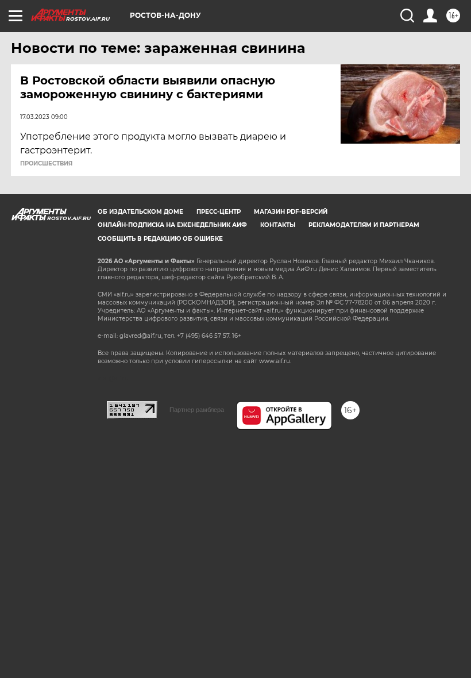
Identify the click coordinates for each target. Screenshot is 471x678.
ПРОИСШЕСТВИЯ (46, 164)
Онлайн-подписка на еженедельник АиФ (172, 225)
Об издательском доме (140, 211)
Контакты (277, 225)
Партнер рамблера (196, 409)
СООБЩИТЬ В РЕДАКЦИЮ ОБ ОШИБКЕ (160, 238)
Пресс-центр (218, 211)
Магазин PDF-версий (290, 211)
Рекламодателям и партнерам (363, 225)
